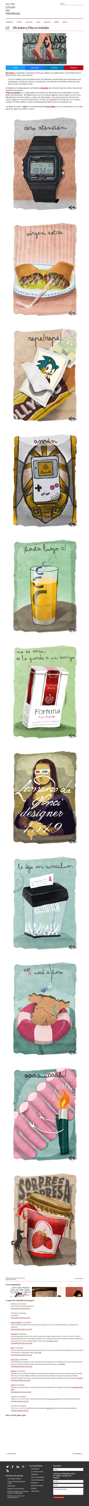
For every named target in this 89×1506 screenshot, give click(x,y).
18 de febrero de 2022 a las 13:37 (21, 1355)
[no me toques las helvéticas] (13, 15)
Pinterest (73, 68)
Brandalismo (35, 1469)
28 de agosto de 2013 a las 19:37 (21, 1329)
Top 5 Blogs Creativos (14, 1479)
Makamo (34, 1488)
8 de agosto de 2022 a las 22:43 (21, 1392)
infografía (44, 88)
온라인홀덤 (61, 1364)
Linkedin (54, 68)
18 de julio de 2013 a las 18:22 (20, 1318)
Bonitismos (34, 1483)
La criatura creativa (37, 1471)
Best (12, 1348)
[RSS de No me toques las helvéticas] (8, 1472)
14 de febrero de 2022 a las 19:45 (21, 1343)
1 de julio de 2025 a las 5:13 (20, 1401)
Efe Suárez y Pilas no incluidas (31, 28)
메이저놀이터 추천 (52, 1341)
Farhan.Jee (14, 1359)
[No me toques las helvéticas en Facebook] (13, 1468)
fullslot (13, 1385)
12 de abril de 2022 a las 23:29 (20, 1380)
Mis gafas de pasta (37, 1485)
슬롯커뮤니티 (50, 1408)
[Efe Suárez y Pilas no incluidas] (44, 64)
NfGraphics (34, 1474)
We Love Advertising (37, 1477)
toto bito (13, 1371)
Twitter (15, 68)
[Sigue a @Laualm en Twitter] (8, 1468)
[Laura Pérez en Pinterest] (23, 1468)
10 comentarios (79, 1278)
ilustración (13, 1279)
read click (80, 1378)
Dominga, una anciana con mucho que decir (15, 1496)
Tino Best (14, 1334)
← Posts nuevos (11, 1454)
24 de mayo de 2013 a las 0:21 (20, 1308)
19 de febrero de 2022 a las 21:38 (21, 1366)
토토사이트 (37, 1352)
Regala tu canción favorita (15, 1489)
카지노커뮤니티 (53, 1399)
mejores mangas (16, 1322)
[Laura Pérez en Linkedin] (18, 1468)
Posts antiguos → (77, 1454)
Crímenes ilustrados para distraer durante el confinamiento (17, 1492)
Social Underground (37, 1480)
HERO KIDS (11, 1486)
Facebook (35, 68)
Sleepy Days (35, 1491)
